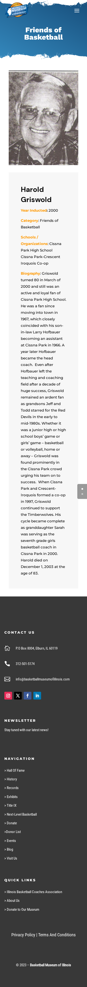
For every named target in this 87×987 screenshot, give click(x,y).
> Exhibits (11, 797)
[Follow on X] (18, 696)
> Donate (10, 823)
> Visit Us (10, 858)
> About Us (12, 900)
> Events (10, 841)
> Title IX (10, 805)
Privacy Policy (23, 934)
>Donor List (12, 832)
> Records (11, 788)
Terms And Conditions (57, 934)
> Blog (8, 849)
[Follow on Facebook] (27, 696)
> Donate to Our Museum (21, 909)
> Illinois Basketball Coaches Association (33, 892)
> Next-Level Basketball (20, 814)
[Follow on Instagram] (8, 696)
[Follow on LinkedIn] (37, 696)
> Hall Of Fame (14, 770)
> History (10, 779)
